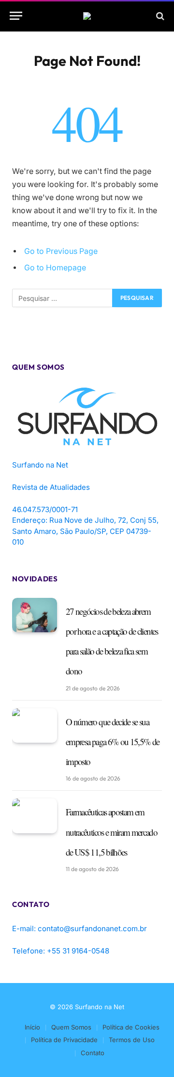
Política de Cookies (131, 1027)
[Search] (159, 16)
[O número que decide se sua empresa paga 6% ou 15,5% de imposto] (34, 725)
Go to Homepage (55, 267)
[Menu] (16, 16)
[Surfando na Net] (87, 16)
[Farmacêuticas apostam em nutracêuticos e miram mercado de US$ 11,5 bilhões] (34, 815)
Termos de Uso (132, 1040)
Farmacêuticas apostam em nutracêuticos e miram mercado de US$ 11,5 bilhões (111, 832)
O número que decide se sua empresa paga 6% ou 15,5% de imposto (112, 742)
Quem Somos (71, 1027)
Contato (92, 1053)
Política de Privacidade (64, 1040)
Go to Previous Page (61, 251)
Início (32, 1027)
